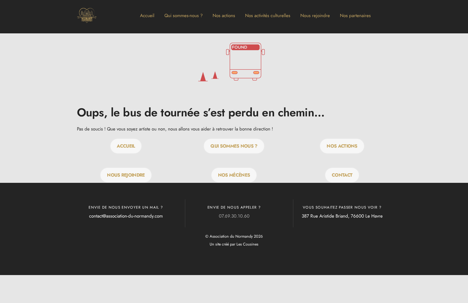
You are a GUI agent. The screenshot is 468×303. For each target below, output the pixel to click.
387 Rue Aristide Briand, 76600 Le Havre (342, 216)
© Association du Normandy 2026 (234, 236)
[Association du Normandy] (87, 23)
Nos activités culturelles (267, 15)
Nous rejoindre (315, 15)
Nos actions (224, 15)
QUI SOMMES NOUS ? (233, 146)
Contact (342, 175)
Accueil (147, 15)
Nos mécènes (234, 175)
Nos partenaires (355, 15)
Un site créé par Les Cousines (234, 244)
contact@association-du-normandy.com (126, 216)
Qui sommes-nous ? (183, 15)
